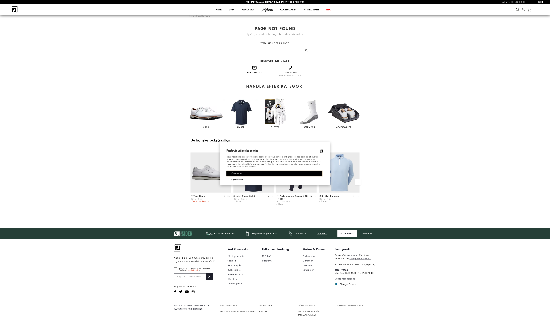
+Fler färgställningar (199, 201)
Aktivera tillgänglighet (513, 2)
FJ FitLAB (266, 256)
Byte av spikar (234, 265)
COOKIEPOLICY (265, 306)
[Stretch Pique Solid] (253, 192)
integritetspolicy (192, 270)
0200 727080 (341, 270)
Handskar (247, 9)
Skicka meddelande (345, 279)
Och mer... (322, 233)
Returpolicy (309, 270)
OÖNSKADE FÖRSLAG (307, 306)
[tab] (529, 9)
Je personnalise (237, 180)
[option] (210, 182)
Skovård (231, 260)
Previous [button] (192, 182)
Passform (267, 260)
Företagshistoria (235, 256)
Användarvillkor (235, 274)
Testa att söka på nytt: (275, 43)
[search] (517, 9)
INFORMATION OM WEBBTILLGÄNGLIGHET (238, 311)
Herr (219, 9)
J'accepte (236, 173)
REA (328, 9)
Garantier (308, 260)
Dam (231, 9)
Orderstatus (309, 256)
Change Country (348, 284)
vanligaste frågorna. (360, 258)
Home (192, 16)
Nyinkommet (311, 9)
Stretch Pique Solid (244, 196)
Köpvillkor (232, 279)
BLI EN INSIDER (347, 233)
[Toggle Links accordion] (237, 249)
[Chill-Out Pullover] (339, 192)
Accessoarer (288, 9)
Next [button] (358, 182)
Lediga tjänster (235, 283)
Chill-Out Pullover (329, 196)
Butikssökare (234, 270)
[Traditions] (210, 192)
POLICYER (263, 311)
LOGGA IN (367, 233)
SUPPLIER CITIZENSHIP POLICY (350, 306)
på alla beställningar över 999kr (269, 2)
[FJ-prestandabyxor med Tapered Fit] (296, 192)
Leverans (307, 265)
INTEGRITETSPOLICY (228, 306)
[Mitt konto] (523, 9)
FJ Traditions (197, 196)
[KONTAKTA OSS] (254, 69)
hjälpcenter (352, 255)
